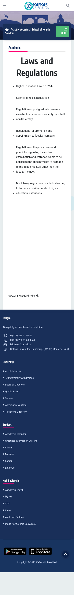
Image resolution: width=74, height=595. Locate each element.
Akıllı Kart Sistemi (14, 517)
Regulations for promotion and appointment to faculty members (35, 133)
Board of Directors (15, 384)
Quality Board (12, 391)
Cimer (8, 510)
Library (8, 447)
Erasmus (10, 467)
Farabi (8, 461)
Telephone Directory (16, 411)
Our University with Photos (19, 377)
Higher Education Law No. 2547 (35, 86)
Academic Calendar (15, 434)
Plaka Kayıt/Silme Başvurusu (20, 523)
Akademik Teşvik (14, 490)
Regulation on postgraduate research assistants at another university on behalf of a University (40, 114)
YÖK (7, 503)
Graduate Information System (21, 440)
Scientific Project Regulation (32, 97)
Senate (9, 398)
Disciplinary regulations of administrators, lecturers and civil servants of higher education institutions (40, 188)
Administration (13, 371)
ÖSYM (8, 496)
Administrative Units (16, 405)
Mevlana (9, 454)
